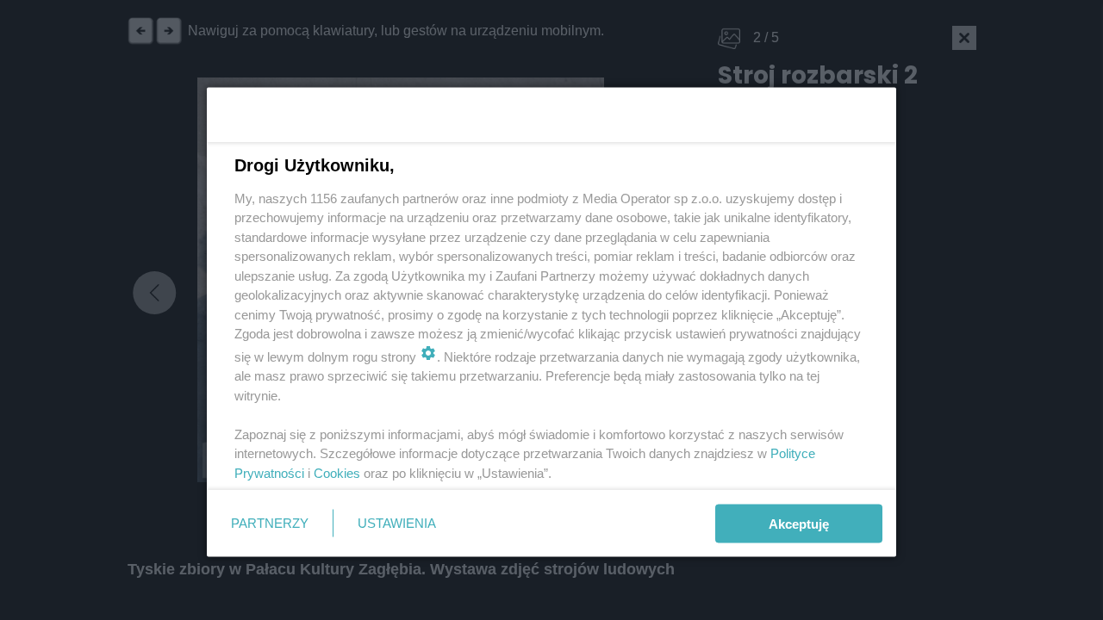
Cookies (337, 472)
